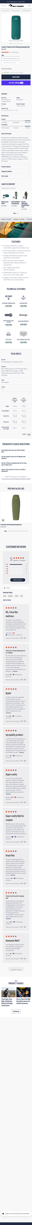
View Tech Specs (6, 68)
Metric (29, 434)
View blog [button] (16, 1011)
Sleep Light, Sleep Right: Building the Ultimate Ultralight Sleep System (7, 1002)
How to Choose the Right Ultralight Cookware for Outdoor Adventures (23, 1001)
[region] (16, 202)
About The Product (6, 134)
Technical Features (18, 219)
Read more (15, 671)
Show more (7, 600)
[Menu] (2, 6)
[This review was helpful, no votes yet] (21, 638)
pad (21, 596)
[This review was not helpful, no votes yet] (24, 638)
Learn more (8, 306)
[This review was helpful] (21, 927)
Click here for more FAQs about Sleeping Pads (16, 479)
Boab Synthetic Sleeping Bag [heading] (15, 202)
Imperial (24, 434)
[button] (10, 43)
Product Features (6, 167)
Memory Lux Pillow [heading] (4, 202)
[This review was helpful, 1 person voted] (21, 761)
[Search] (5, 6)
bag (5, 596)
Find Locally (4, 176)
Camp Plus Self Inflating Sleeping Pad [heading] (11, 524)
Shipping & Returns (6, 171)
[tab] (14, 213)
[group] (16, 27)
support (10, 596)
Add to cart (16, 77)
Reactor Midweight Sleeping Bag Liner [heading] (25, 204)
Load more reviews (16, 969)
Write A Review (17, 580)
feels (16, 596)
